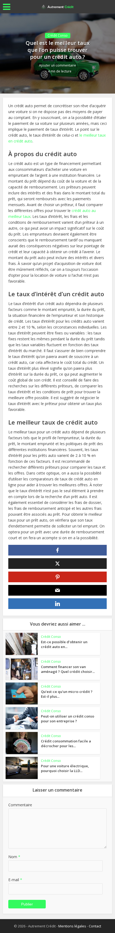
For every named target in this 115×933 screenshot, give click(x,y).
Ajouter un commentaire (57, 65)
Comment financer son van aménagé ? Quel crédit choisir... (68, 669)
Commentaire (20, 804)
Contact (95, 926)
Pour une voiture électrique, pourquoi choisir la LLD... (65, 768)
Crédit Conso (58, 35)
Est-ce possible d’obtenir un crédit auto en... (64, 644)
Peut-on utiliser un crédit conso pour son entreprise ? (67, 718)
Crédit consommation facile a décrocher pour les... (66, 743)
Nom (14, 856)
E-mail (15, 879)
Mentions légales (72, 926)
